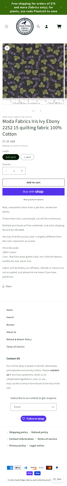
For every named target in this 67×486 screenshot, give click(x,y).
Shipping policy (18, 432)
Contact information (21, 439)
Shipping (5, 146)
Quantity (6, 164)
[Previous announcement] (6, 7)
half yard (11, 157)
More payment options (34, 199)
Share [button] (9, 286)
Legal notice (37, 445)
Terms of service (47, 439)
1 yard (27, 157)
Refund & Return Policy (19, 339)
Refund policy (39, 432)
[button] (6, 26)
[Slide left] (26, 110)
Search (10, 317)
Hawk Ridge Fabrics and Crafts (28, 480)
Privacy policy (17, 445)
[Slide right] (40, 110)
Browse (10, 324)
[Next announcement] (61, 7)
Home (10, 309)
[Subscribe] (52, 407)
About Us (11, 332)
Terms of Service (16, 346)
